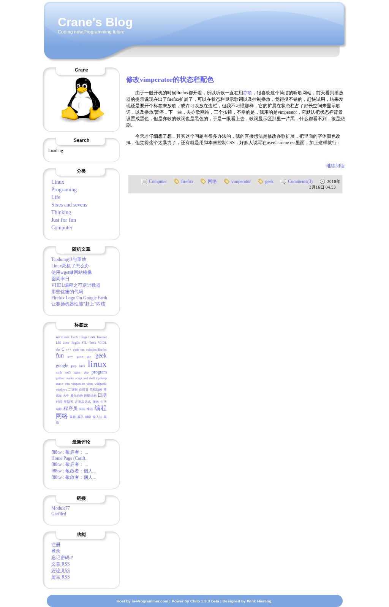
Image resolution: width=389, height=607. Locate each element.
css (82, 349)
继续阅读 (335, 165)
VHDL (102, 343)
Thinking (61, 212)
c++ (68, 349)
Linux (57, 182)
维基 (90, 409)
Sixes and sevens (69, 205)
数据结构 (90, 395)
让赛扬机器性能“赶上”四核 (78, 304)
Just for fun (63, 220)
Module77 (60, 508)
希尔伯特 (77, 395)
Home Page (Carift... (70, 458)
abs (58, 349)
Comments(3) (300, 181)
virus (90, 384)
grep (73, 366)
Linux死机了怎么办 (70, 266)
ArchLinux (63, 337)
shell (92, 378)
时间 (59, 402)
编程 (101, 408)
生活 (103, 402)
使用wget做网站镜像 (71, 272)
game (80, 356)
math (59, 372)
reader (70, 378)
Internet (102, 337)
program (99, 372)
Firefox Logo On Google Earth (79, 297)
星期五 (69, 402)
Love (66, 343)
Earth (74, 337)
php (86, 372)
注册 (55, 544)
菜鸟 (80, 417)
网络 (62, 416)
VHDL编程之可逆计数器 (76, 285)
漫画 (96, 402)
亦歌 (247, 92)
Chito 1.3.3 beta (204, 601)
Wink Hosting (259, 601)
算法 (82, 409)
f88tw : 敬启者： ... (69, 452)
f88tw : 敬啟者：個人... (73, 471)
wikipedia (101, 384)
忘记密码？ (62, 557)
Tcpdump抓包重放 (68, 259)
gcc (89, 356)
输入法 (97, 417)
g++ (70, 356)
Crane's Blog (95, 22)
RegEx (75, 343)
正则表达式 (83, 402)
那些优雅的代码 (67, 291)
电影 (59, 409)
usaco (59, 384)
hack (82, 366)
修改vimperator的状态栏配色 (170, 79)
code (76, 349)
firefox (102, 349)
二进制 (72, 389)
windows (61, 389)
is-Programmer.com (150, 601)
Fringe (83, 337)
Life (55, 197)
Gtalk (92, 337)
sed (86, 378)
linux (97, 364)
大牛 (66, 395)
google (62, 365)
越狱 (88, 417)
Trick (92, 343)
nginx (77, 372)
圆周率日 (60, 278)
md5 (68, 372)
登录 (55, 551)
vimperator (78, 384)
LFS (58, 343)
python (60, 378)
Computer (62, 227)
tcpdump (101, 378)
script (78, 378)
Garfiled (58, 513)
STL (84, 343)
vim (67, 384)
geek (101, 355)
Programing (64, 189)
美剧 (73, 417)
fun (60, 355)
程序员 (70, 408)
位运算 (84, 389)
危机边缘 (96, 389)
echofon (91, 349)
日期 (102, 395)
